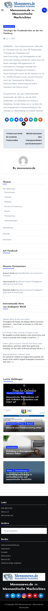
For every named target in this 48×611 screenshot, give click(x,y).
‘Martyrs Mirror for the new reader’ (16, 319)
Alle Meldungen (9, 189)
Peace (21, 424)
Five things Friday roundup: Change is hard (20, 333)
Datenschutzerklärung (10, 545)
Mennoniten (6, 556)
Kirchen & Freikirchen (13, 206)
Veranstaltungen (11, 221)
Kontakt (4, 552)
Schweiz (7, 197)
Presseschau (9, 216)
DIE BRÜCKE (7, 508)
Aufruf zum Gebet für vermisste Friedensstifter (14, 137)
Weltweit (7, 202)
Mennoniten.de (7, 515)
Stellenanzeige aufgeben (11, 563)
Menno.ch (5, 512)
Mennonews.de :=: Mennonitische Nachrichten (22, 14)
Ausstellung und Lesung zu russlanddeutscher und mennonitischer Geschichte (19, 477)
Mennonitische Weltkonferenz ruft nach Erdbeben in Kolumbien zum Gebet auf (22, 399)
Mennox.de (5, 559)
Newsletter (7, 240)
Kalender (6, 234)
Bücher (7, 211)
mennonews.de (26, 168)
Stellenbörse (8, 228)
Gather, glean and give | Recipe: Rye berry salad (22, 343)
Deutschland (9, 26)
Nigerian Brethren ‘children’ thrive (16, 354)
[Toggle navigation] (2, 10)
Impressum (5, 549)
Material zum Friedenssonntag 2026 (23, 428)
